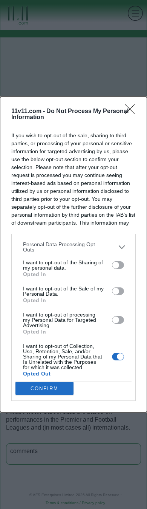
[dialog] (73, 254)
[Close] (132, 111)
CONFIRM (44, 388)
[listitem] (73, 247)
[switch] (118, 265)
